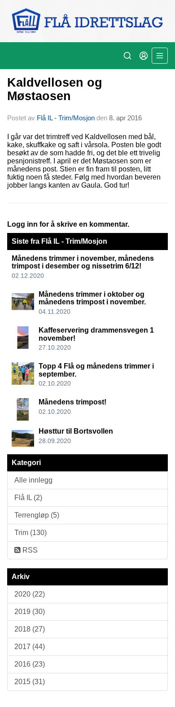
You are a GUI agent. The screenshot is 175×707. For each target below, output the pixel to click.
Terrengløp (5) (36, 515)
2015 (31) (29, 681)
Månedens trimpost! (72, 402)
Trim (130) (30, 532)
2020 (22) (29, 594)
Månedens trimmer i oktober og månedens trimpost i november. (92, 298)
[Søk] (127, 56)
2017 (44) (29, 646)
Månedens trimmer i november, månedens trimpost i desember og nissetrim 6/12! (83, 262)
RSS (29, 550)
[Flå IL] (87, 21)
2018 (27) (29, 629)
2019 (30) (29, 611)
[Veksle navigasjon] (160, 56)
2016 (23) (29, 664)
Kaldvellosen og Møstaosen (54, 89)
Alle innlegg (33, 480)
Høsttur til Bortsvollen (76, 431)
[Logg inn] (144, 56)
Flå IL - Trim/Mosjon (66, 118)
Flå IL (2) (28, 497)
